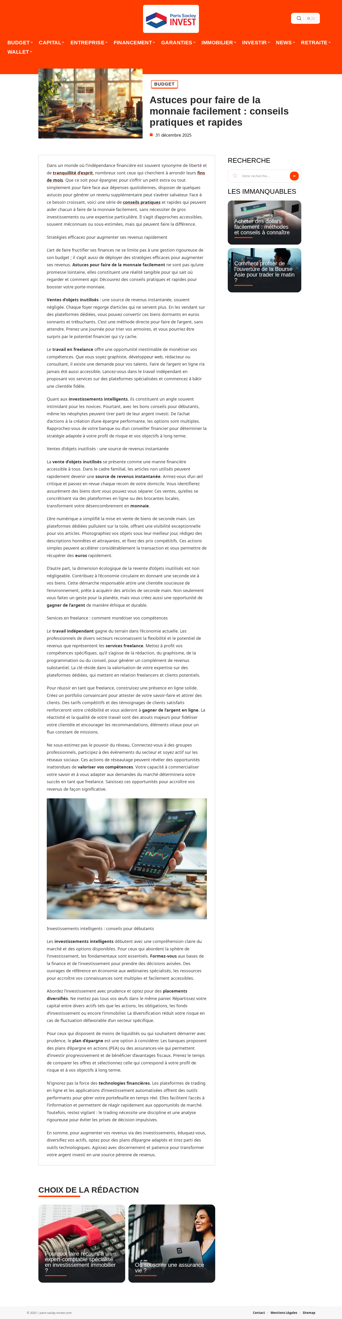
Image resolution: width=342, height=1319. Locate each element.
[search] (299, 18)
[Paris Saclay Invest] (171, 19)
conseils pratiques (142, 202)
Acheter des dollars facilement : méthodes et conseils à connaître (262, 226)
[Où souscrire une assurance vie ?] (171, 1244)
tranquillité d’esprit (73, 173)
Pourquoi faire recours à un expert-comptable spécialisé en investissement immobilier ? (80, 1262)
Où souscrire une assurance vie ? (169, 1268)
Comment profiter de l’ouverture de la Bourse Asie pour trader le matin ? (264, 271)
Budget (164, 84)
